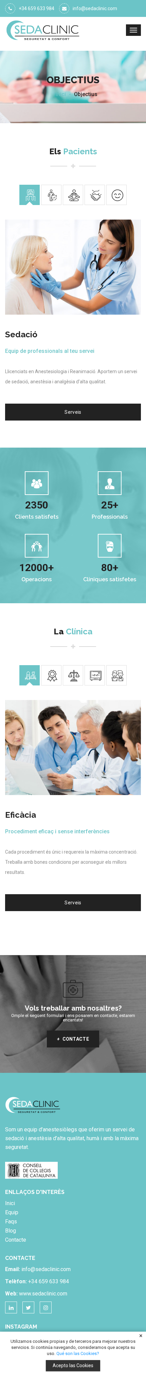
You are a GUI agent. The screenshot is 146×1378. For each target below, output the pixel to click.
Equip (11, 1212)
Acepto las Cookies (73, 1365)
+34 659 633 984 (36, 8)
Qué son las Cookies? (77, 1353)
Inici (61, 94)
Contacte (73, 1039)
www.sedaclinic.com (43, 1293)
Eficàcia (20, 815)
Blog (10, 1230)
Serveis (73, 412)
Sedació (21, 334)
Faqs (11, 1221)
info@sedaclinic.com (95, 8)
